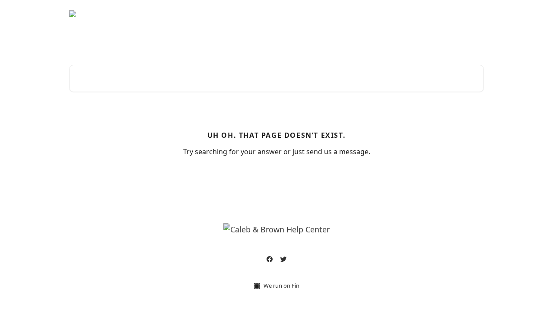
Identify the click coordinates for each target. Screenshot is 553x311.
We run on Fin (281, 285)
